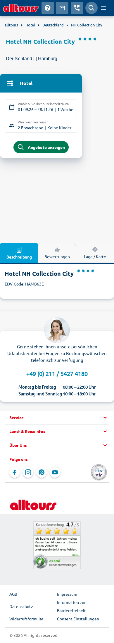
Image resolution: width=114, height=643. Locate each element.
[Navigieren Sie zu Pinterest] (41, 472)
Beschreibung (19, 256)
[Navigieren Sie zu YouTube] (55, 472)
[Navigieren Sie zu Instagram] (28, 472)
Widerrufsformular (26, 618)
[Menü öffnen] (103, 8)
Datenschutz (21, 606)
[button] (57, 417)
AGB (13, 594)
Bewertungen (57, 256)
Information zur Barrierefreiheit (71, 606)
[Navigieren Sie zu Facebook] (14, 472)
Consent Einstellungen (78, 618)
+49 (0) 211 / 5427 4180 (57, 373)
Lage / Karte (95, 256)
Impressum (67, 594)
